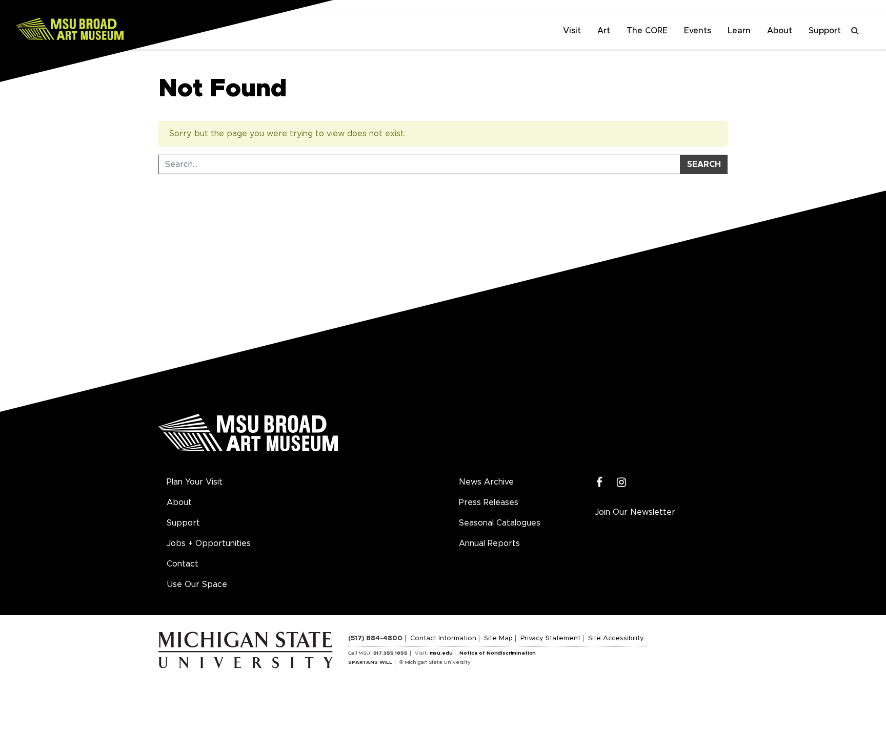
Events (697, 31)
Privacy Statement (550, 638)
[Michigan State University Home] (253, 649)
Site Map (498, 638)
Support (825, 31)
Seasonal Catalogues (499, 523)
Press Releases (488, 502)
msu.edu (441, 653)
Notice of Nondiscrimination (497, 653)
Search (704, 164)
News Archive (486, 482)
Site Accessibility (616, 638)
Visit (572, 31)
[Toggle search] (855, 30)
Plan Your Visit (195, 482)
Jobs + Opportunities (209, 543)
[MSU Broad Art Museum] (102, 28)
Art (603, 31)
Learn (739, 31)
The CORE (647, 31)
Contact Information (443, 638)
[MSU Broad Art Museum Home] (248, 436)
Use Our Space (197, 584)
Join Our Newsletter (635, 512)
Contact (182, 564)
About (779, 31)
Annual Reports (489, 543)
